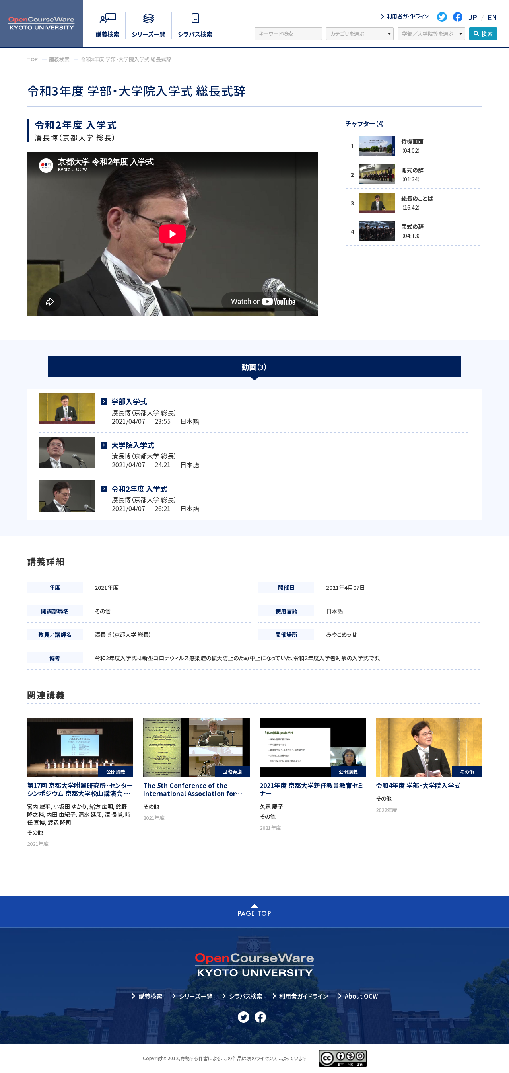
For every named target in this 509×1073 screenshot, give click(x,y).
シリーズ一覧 (195, 996)
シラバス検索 (245, 996)
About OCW (361, 996)
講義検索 (150, 996)
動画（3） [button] (255, 366)
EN (492, 17)
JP (472, 17)
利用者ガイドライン (303, 996)
